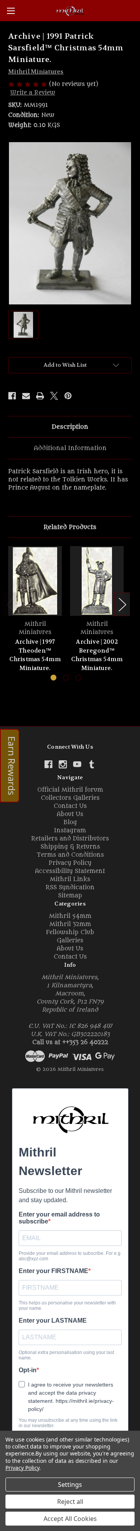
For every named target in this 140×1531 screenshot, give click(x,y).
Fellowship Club (70, 932)
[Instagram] (63, 764)
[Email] (26, 395)
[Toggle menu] (10, 10)
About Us (70, 814)
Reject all (70, 1501)
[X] (54, 395)
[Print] (40, 395)
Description (70, 426)
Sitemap (70, 895)
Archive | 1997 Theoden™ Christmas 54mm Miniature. (35, 655)
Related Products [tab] (70, 527)
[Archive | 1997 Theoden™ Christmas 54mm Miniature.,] (35, 581)
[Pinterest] (68, 395)
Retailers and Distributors (70, 838)
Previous (10, 604)
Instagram (70, 830)
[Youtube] (77, 764)
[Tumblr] (92, 764)
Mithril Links (70, 879)
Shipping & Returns (70, 847)
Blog (70, 822)
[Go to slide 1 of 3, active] (53, 677)
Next (122, 604)
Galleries (70, 940)
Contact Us (70, 806)
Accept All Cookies (70, 1518)
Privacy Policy (70, 863)
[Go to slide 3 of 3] (78, 677)
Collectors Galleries (70, 798)
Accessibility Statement (70, 871)
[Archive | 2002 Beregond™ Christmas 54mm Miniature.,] (96, 581)
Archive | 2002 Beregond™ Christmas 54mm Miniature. (96, 655)
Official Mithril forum (70, 790)
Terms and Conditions (70, 855)
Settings (70, 1484)
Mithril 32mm (70, 924)
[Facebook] (12, 395)
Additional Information (70, 448)
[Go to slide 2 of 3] (66, 677)
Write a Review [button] (32, 92)
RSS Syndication (70, 887)
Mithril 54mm (70, 916)
